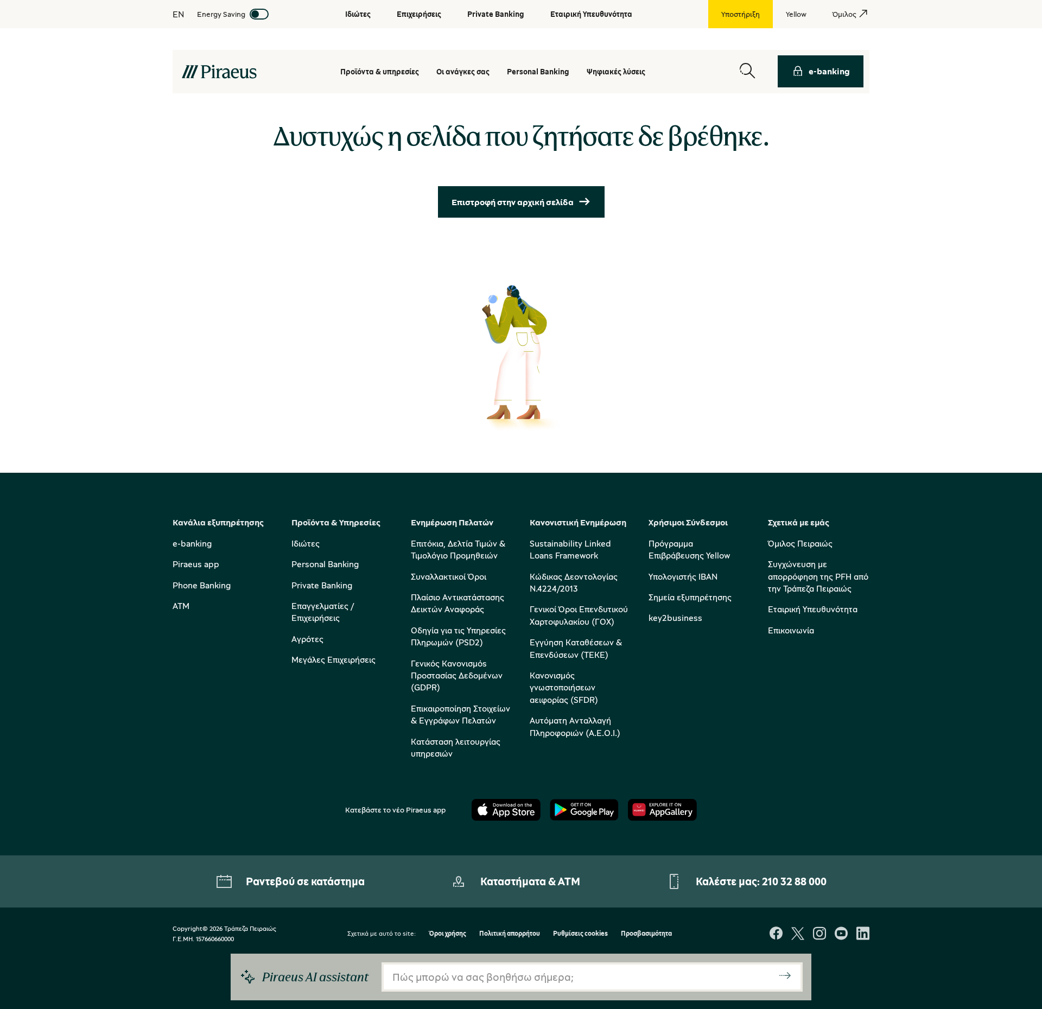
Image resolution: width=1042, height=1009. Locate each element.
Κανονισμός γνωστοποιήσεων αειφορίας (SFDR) (564, 687)
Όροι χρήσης (447, 934)
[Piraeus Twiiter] (797, 934)
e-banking (829, 71)
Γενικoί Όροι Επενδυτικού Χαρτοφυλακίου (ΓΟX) (579, 615)
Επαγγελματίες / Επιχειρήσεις (322, 612)
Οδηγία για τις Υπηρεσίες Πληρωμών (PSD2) (458, 636)
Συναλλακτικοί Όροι (448, 576)
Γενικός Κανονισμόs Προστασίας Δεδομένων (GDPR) (457, 675)
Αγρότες (307, 639)
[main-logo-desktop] (219, 72)
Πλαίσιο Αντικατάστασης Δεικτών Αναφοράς (457, 603)
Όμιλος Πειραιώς (800, 543)
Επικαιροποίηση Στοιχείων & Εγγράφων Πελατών (460, 714)
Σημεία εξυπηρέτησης (690, 597)
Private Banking (321, 585)
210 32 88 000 (794, 881)
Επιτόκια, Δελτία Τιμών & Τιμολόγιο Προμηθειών (458, 549)
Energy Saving (221, 14)
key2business (675, 618)
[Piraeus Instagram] (819, 934)
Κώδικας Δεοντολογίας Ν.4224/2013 (574, 582)
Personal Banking (325, 564)
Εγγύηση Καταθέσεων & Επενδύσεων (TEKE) (576, 648)
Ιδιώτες (305, 543)
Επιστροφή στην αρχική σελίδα (513, 202)
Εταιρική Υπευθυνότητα (812, 609)
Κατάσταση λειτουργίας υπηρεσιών (455, 747)
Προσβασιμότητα (646, 934)
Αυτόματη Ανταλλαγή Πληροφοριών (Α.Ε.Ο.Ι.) (575, 726)
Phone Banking (202, 585)
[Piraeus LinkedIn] (862, 934)
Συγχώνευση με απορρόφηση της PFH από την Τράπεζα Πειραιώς (818, 576)
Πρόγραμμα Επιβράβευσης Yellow (689, 549)
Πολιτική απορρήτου (509, 934)
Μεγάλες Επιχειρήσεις (333, 659)
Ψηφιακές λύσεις (616, 71)
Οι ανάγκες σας (463, 71)
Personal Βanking (538, 71)
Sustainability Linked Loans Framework (570, 549)
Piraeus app (196, 564)
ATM (181, 606)
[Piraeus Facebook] (776, 934)
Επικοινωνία (791, 630)
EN (178, 14)
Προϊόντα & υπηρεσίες (379, 71)
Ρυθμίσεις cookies (580, 934)
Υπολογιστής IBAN (683, 576)
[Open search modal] (747, 71)
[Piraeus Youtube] (841, 934)
